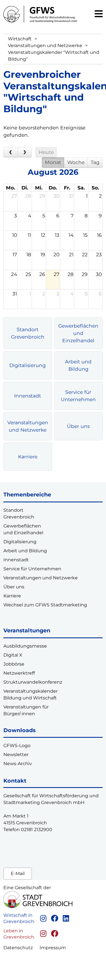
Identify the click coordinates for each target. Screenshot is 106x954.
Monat (53, 162)
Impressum (53, 947)
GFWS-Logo (17, 745)
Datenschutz (18, 947)
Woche (76, 162)
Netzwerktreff (19, 673)
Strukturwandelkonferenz (32, 682)
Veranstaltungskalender (30, 691)
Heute (46, 152)
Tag (95, 162)
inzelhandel (30, 532)
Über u (11, 586)
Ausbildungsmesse (25, 646)
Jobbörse (13, 664)
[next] (25, 152)
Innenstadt (27, 396)
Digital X (12, 655)
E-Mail (18, 873)
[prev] (10, 152)
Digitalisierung (27, 365)
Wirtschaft (20, 38)
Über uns (78, 426)
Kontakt (14, 780)
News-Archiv (17, 763)
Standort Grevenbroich (27, 333)
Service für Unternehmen (78, 395)
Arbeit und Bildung (78, 365)
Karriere (27, 457)
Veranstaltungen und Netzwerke (45, 45)
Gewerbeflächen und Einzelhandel (78, 333)
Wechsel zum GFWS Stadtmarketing (45, 605)
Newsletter (16, 754)
